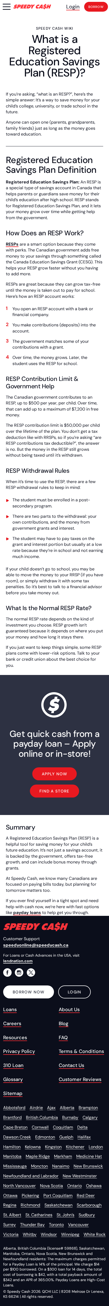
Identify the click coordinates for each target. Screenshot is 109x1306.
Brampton (88, 1107)
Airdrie (36, 1107)
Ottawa (10, 1195)
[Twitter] (31, 972)
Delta (82, 1127)
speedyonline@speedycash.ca (35, 945)
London (96, 1147)
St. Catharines (38, 1215)
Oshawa (94, 1185)
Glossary (13, 1079)
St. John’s (65, 1215)
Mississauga (15, 1166)
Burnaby (70, 1117)
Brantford (12, 1117)
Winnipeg (70, 1234)
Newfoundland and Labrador (30, 1176)
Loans (10, 1009)
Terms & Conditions (81, 1051)
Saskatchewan (58, 1205)
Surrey (9, 1224)
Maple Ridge (38, 1156)
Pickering (30, 1195)
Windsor (49, 1234)
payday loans (27, 912)
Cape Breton (15, 1127)
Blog (63, 1023)
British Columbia (42, 1117)
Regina (9, 1205)
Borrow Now (28, 992)
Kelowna (33, 1147)
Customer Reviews (80, 1079)
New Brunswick (88, 1166)
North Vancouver (19, 1185)
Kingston (53, 1147)
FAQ (63, 1037)
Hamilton (12, 1147)
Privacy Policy (19, 1051)
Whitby (30, 1234)
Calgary (90, 1117)
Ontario (74, 1185)
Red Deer (86, 1195)
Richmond (30, 1205)
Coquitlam (63, 1127)
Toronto (56, 1224)
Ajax (51, 1107)
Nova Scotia (51, 1185)
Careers (12, 1023)
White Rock (95, 1234)
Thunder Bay (32, 1224)
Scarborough (89, 1205)
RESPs (12, 244)
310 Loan (13, 1065)
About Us (69, 1009)
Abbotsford (14, 1107)
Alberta (67, 1107)
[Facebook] (7, 972)
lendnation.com (18, 960)
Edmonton (45, 1137)
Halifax (84, 1137)
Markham (63, 1156)
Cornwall (40, 1127)
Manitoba (12, 1156)
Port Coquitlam (57, 1195)
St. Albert (12, 1215)
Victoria (11, 1234)
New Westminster (80, 1176)
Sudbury (87, 1215)
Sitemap (12, 1093)
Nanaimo (60, 1166)
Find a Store (54, 791)
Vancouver (78, 1224)
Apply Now (54, 774)
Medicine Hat (89, 1156)
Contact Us (71, 1065)
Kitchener (75, 1147)
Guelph (66, 1137)
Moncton (39, 1166)
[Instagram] (19, 972)
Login (73, 6)
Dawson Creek (17, 1137)
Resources (15, 1037)
